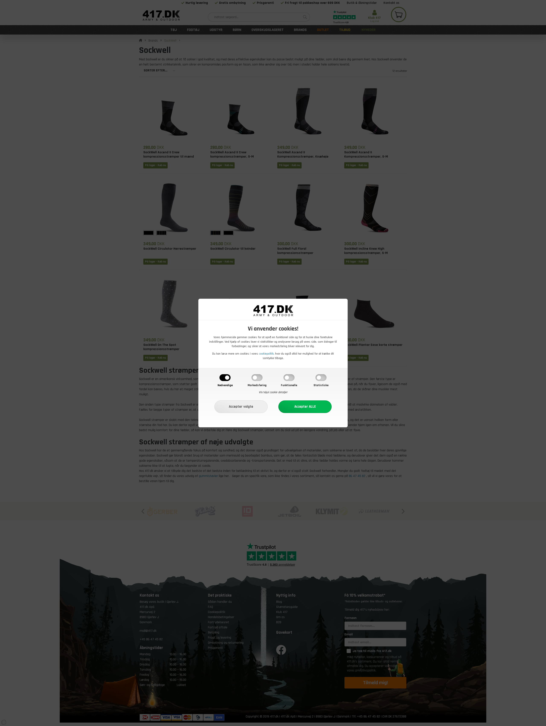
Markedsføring (257, 385)
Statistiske (321, 385)
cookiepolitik (266, 354)
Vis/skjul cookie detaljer (273, 392)
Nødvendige (225, 385)
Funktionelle (289, 385)
